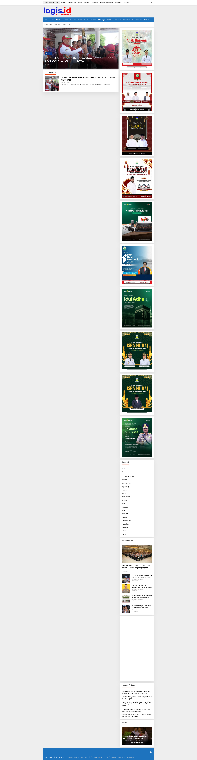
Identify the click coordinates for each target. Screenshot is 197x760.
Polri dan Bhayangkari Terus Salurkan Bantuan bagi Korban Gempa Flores (141, 606)
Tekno (124, 534)
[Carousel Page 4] (139, 742)
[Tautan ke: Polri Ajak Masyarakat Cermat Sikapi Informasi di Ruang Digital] (126, 578)
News (123, 504)
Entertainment (126, 483)
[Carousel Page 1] (132, 742)
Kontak (87, 757)
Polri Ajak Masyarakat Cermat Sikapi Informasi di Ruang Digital (142, 576)
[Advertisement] (137, 649)
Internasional (126, 497)
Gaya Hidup (125, 486)
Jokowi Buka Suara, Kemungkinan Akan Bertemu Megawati (136, 737)
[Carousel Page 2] (134, 742)
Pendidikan (125, 524)
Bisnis (123, 468)
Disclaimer (130, 757)
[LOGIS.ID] (57, 11)
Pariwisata (125, 517)
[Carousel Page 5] (142, 742)
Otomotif (125, 514)
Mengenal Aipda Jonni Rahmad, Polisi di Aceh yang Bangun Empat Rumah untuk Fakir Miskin (141, 586)
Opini (123, 510)
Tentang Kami (78, 757)
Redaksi (69, 757)
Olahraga (125, 507)
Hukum (124, 493)
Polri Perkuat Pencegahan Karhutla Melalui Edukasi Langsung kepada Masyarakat (136, 566)
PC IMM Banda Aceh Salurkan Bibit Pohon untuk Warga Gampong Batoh (142, 596)
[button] (152, 2)
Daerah (48, 54)
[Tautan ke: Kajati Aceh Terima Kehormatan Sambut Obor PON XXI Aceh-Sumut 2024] (81, 48)
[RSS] (151, 752)
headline (124, 490)
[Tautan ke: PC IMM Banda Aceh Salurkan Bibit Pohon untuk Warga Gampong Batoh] (126, 599)
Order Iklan (104, 757)
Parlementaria (126, 521)
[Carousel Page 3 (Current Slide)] (137, 742)
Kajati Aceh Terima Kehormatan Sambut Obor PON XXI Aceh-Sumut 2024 (79, 59)
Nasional (124, 500)
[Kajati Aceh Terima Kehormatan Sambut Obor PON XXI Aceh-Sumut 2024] (110, 84)
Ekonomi (124, 480)
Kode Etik (95, 757)
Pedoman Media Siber (118, 757)
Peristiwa (125, 527)
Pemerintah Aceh (129, 476)
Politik (124, 531)
